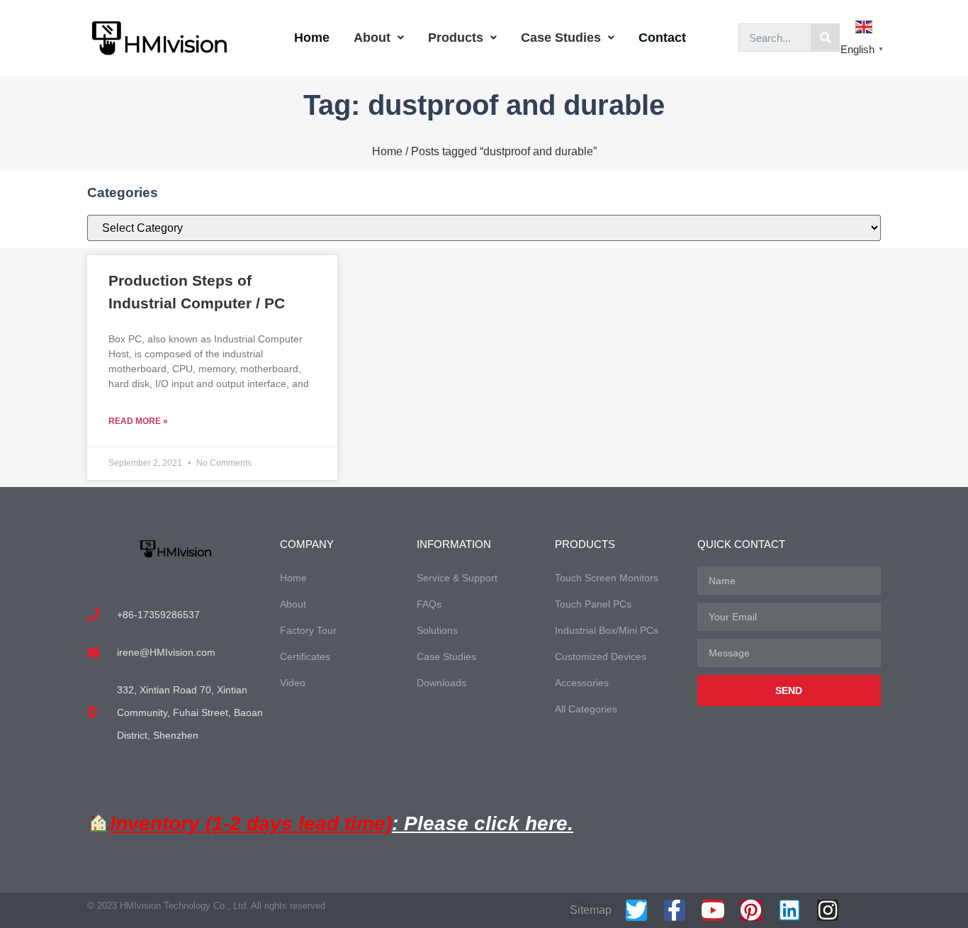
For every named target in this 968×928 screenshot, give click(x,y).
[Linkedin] (789, 910)
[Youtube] (713, 910)
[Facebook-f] (674, 910)
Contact (662, 37)
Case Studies (561, 37)
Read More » (138, 421)
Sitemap (591, 910)
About (372, 37)
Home (312, 37)
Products (455, 37)
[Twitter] (636, 910)
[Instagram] (827, 910)
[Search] (825, 37)
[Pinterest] (751, 910)
